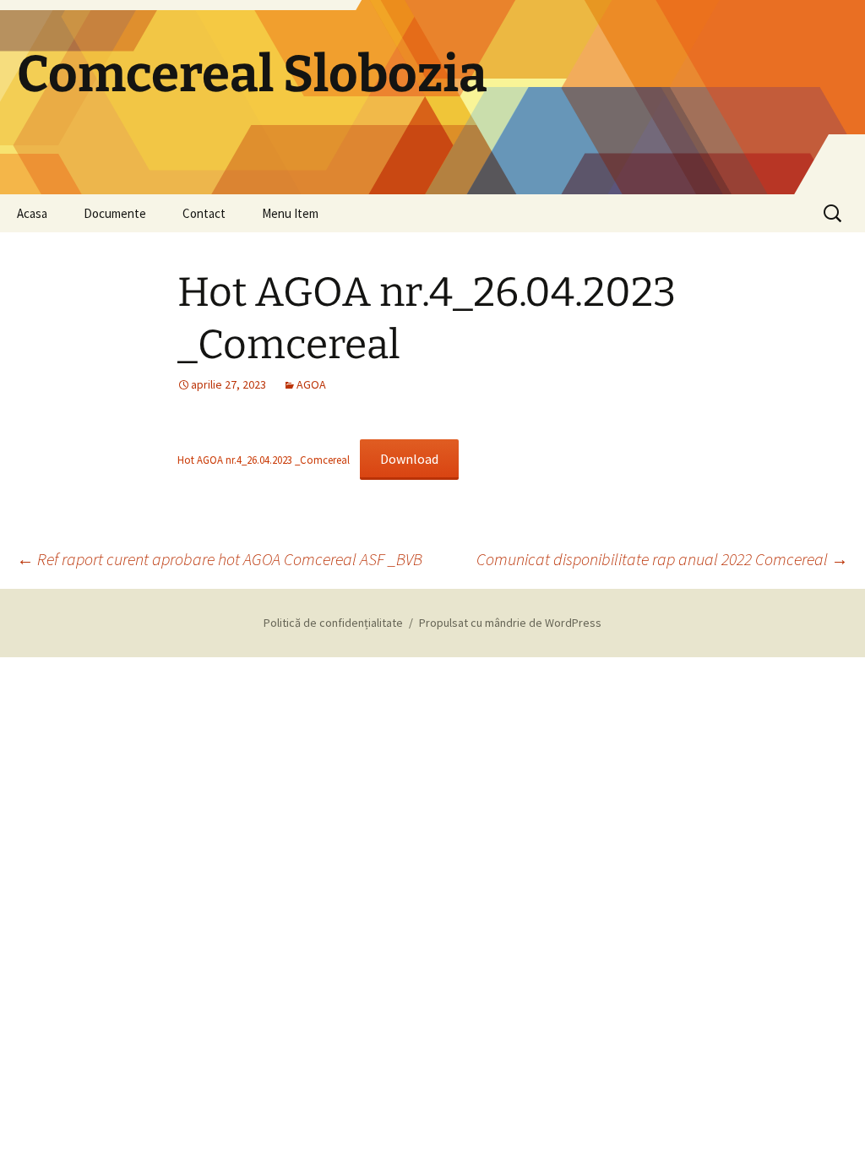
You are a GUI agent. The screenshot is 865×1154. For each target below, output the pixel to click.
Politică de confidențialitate (333, 622)
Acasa (32, 213)
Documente (115, 213)
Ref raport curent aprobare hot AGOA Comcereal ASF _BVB (219, 558)
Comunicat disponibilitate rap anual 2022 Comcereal (662, 558)
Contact (204, 213)
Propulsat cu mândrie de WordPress (510, 622)
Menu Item (290, 213)
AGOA (311, 384)
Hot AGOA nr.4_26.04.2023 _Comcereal (263, 459)
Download (409, 458)
